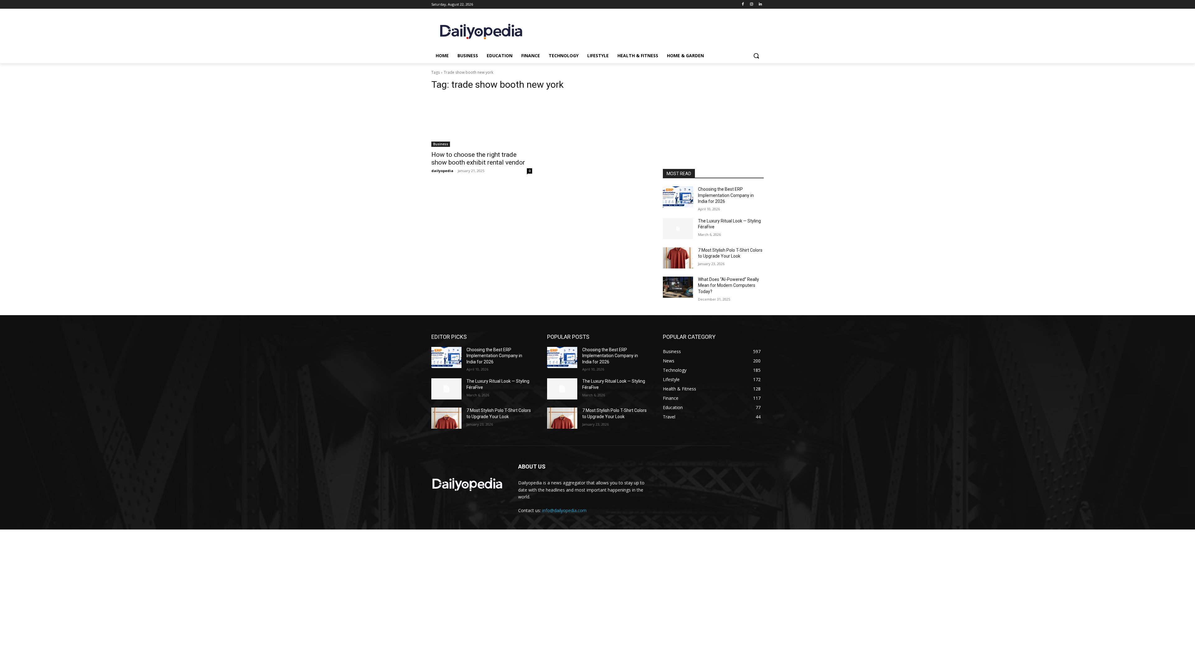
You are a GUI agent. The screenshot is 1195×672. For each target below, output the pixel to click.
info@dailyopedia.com (564, 510)
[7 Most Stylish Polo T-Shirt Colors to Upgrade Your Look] (678, 257)
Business (440, 144)
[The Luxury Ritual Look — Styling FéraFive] (678, 228)
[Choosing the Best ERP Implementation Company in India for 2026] (678, 197)
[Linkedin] (760, 4)
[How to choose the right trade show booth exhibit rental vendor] (481, 121)
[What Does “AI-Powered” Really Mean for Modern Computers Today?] (678, 287)
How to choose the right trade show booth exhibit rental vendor (478, 158)
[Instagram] (751, 4)
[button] (756, 55)
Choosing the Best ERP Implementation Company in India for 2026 (726, 195)
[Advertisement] (713, 127)
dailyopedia (442, 170)
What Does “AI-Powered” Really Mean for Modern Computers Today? (728, 285)
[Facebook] (743, 4)
